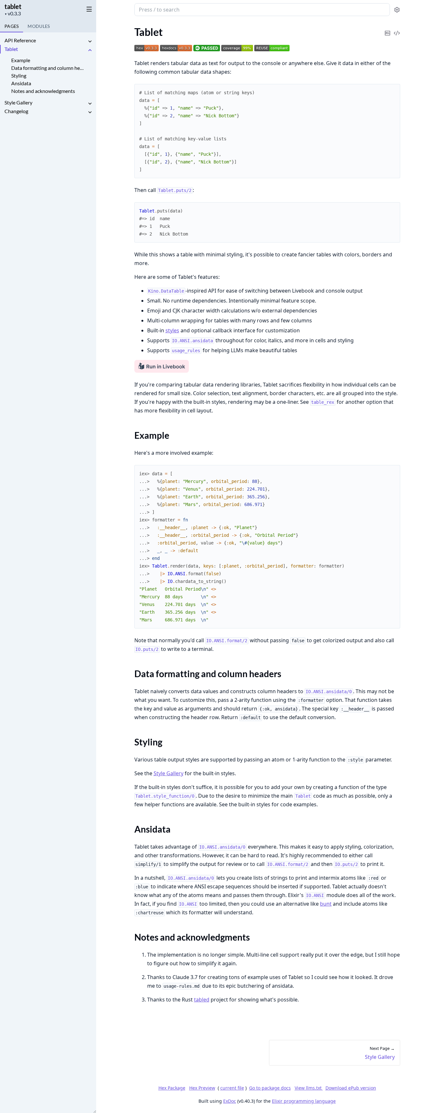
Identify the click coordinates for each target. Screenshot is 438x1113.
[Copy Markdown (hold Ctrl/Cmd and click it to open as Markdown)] (387, 28)
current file (232, 1088)
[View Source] (397, 28)
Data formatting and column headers (47, 68)
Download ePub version (350, 1088)
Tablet (11, 49)
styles (172, 330)
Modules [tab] (39, 26)
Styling (18, 75)
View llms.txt (309, 1088)
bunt (326, 903)
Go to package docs (270, 1088)
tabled (201, 999)
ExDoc (229, 1101)
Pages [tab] (11, 26)
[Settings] (397, 9)
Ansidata (21, 83)
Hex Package (171, 1088)
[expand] (90, 41)
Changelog (16, 111)
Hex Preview (202, 1088)
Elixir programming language (304, 1101)
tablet (12, 6)
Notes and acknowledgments (43, 91)
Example (20, 60)
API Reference (20, 40)
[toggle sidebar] (88, 9)
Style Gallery (18, 102)
